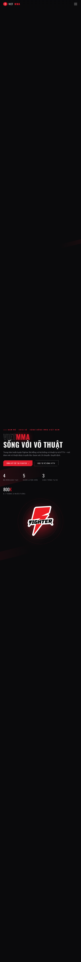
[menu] (76, 4)
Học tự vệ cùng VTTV (46, 463)
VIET (12, 4)
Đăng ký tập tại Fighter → (18, 463)
